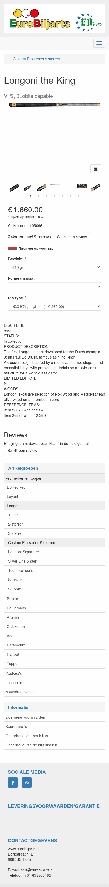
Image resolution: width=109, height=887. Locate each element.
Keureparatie (16, 726)
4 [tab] (54, 195)
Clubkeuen (16, 626)
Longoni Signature (23, 551)
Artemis (13, 617)
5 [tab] (62, 195)
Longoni (13, 505)
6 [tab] (70, 195)
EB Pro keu (16, 487)
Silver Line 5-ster (22, 561)
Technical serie (20, 570)
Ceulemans (16, 607)
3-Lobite (15, 588)
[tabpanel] (55, 184)
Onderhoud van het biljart (27, 735)
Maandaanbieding (21, 691)
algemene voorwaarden (25, 717)
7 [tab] (78, 195)
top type (15, 297)
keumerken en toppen (24, 478)
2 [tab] (38, 195)
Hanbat (13, 654)
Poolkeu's (14, 673)
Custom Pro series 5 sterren (31, 542)
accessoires (15, 682)
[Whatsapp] (27, 782)
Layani (12, 496)
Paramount (16, 645)
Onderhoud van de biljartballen (31, 745)
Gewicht (15, 258)
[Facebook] (13, 782)
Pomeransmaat (21, 278)
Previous (6, 188)
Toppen (13, 663)
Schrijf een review (72, 236)
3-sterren (16, 533)
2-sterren (16, 524)
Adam (12, 635)
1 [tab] (30, 195)
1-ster (13, 514)
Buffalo (12, 598)
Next (102, 188)
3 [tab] (46, 195)
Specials (15, 579)
